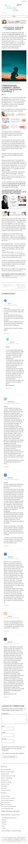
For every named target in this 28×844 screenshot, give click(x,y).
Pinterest (4, 823)
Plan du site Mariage (6, 769)
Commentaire (5, 713)
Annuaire (10, 838)
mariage (18, 235)
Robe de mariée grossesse (7, 800)
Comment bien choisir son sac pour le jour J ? (8, 285)
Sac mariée (3, 788)
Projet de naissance (5, 796)
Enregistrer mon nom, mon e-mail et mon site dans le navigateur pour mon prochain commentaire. (13, 748)
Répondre (6, 333)
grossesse (17, 41)
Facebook (4, 819)
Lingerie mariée (5, 779)
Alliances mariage (5, 784)
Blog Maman (4, 792)
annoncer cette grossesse (14, 175)
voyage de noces (18, 840)
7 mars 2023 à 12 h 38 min (11, 305)
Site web (4, 738)
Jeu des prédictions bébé (7, 808)
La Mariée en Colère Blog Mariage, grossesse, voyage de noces (14, 7)
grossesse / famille (8, 840)
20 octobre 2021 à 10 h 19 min (12, 403)
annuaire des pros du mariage (8, 775)
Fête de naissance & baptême (8, 798)
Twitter (3, 826)
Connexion (24, 1)
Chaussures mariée (5, 790)
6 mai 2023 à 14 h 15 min (12, 343)
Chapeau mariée (5, 773)
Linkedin (4, 828)
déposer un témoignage (6, 777)
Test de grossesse (5, 802)
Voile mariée (4, 786)
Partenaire (16, 838)
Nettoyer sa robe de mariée (7, 771)
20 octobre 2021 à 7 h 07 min (11, 617)
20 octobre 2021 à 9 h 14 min (11, 558)
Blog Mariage (4, 766)
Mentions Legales (21, 837)
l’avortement (20, 165)
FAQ (5, 838)
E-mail (4, 732)
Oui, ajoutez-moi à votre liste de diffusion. (13, 753)
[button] (14, 16)
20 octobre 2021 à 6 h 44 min (11, 643)
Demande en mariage (6, 781)
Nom (3, 726)
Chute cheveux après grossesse (8, 806)
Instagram (4, 821)
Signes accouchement (6, 804)
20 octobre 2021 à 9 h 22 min (11, 479)
